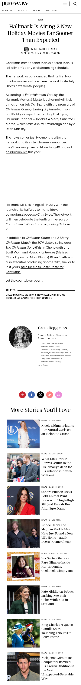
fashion (7, 11)
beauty (22, 11)
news (40, 20)
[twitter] (40, 394)
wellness (52, 11)
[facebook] (31, 394)
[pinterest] (22, 394)
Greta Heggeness (45, 49)
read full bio (43, 365)
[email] (58, 394)
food (36, 11)
